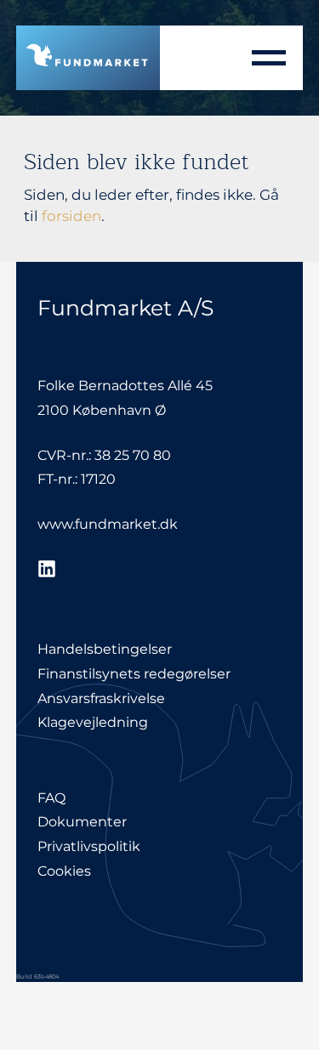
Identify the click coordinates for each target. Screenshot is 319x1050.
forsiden (71, 215)
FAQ (51, 798)
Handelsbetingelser (104, 649)
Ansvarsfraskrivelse (101, 698)
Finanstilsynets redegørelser (134, 674)
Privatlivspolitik (88, 846)
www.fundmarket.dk (107, 524)
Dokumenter (82, 822)
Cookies (64, 871)
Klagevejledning (92, 722)
